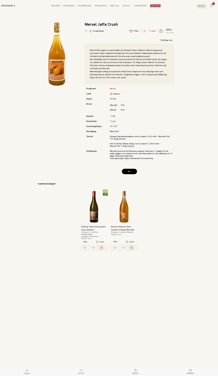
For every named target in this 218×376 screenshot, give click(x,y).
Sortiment (57, 6)
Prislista (154, 6)
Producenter (102, 6)
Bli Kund (201, 6)
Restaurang (71, 6)
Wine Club (115, 6)
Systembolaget (86, 6)
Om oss (126, 6)
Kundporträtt (141, 6)
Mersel (113, 89)
